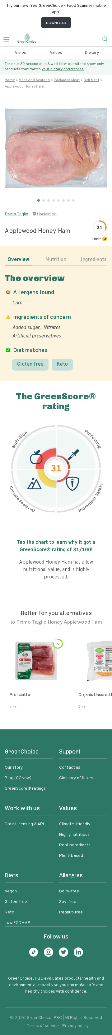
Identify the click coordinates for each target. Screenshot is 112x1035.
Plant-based (71, 855)
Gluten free (30, 364)
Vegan (11, 891)
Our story (14, 767)
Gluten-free (16, 901)
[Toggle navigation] (8, 39)
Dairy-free (69, 891)
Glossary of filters (76, 778)
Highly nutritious (74, 834)
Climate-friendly (74, 824)
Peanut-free (71, 912)
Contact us (69, 767)
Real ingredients (75, 845)
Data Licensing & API (24, 824)
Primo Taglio (16, 214)
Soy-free (67, 901)
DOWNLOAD (56, 23)
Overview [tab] (18, 260)
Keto (62, 364)
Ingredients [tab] (93, 260)
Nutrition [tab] (55, 260)
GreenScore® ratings (25, 788)
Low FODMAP (17, 922)
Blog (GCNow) (18, 778)
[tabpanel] (56, 322)
